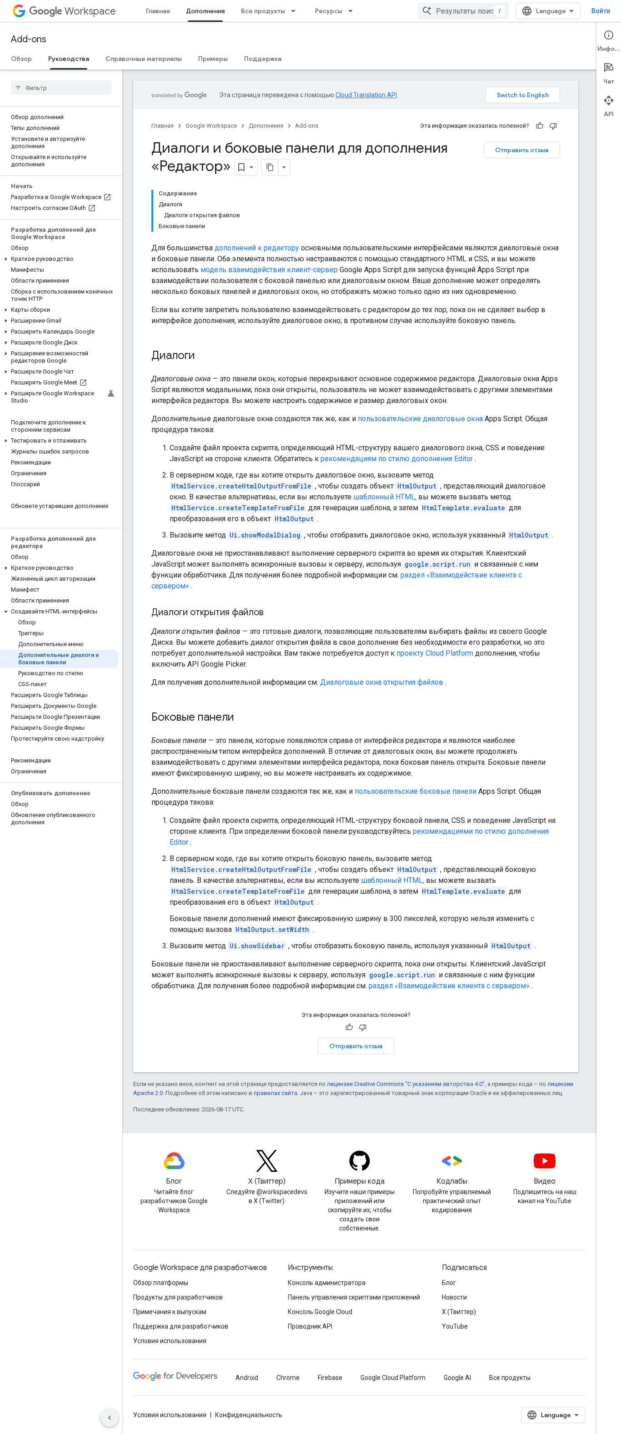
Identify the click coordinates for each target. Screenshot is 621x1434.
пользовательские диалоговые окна (420, 418)
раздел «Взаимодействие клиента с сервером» (449, 985)
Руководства (68, 59)
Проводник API (310, 1326)
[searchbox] (61, 87)
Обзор (21, 59)
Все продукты (263, 11)
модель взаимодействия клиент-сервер (269, 269)
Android (246, 1377)
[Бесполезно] (553, 126)
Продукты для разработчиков (178, 1297)
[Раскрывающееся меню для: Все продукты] (296, 11)
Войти (600, 11)
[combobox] (463, 11)
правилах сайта (275, 1093)
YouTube (455, 1326)
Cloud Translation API (366, 95)
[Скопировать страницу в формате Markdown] (270, 167)
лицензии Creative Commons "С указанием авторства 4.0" (406, 1083)
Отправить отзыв (522, 150)
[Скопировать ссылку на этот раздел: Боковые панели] (243, 717)
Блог (449, 1282)
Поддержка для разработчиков (180, 1326)
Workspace (90, 11)
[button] (59, 259)
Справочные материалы (143, 59)
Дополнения (205, 11)
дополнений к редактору (257, 248)
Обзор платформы (160, 1282)
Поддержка (262, 59)
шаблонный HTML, (384, 497)
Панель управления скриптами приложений (354, 1297)
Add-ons (28, 39)
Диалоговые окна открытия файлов (381, 682)
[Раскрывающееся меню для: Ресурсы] (353, 11)
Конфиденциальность (248, 1415)
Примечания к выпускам (169, 1311)
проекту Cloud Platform (434, 653)
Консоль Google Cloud (320, 1311)
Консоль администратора (327, 1282)
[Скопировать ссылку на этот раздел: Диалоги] (204, 356)
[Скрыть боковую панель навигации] (109, 1418)
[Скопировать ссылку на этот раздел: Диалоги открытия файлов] (273, 612)
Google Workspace (211, 125)
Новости (454, 1297)
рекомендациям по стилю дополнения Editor (397, 458)
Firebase (330, 1377)
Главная (158, 11)
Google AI (457, 1377)
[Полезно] (539, 126)
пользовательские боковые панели (415, 791)
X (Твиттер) (459, 1311)
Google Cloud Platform (393, 1377)
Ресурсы (328, 11)
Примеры (213, 59)
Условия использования (169, 1340)
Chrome (288, 1377)
